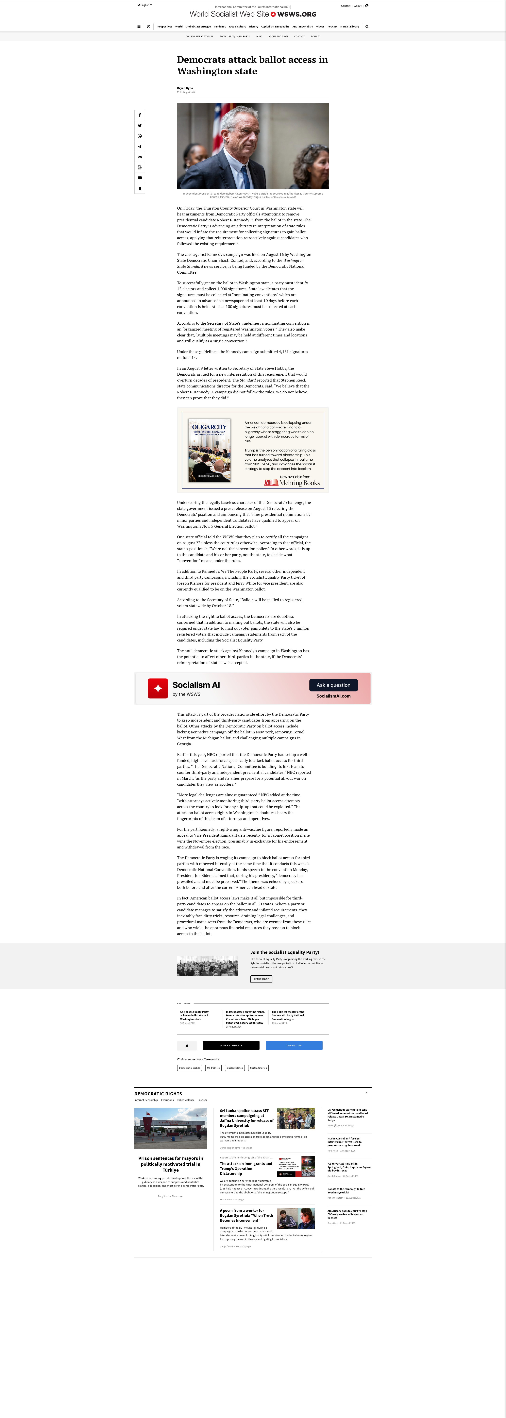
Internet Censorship (146, 1100)
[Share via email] (140, 157)
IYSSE (259, 36)
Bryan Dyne (185, 88)
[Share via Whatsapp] (140, 136)
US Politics (213, 1067)
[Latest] (148, 28)
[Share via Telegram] (140, 146)
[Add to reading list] (140, 188)
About (358, 6)
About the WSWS (278, 36)
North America (258, 1067)
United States (235, 1067)
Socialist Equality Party (235, 36)
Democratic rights (189, 1067)
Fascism (202, 1100)
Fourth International (199, 36)
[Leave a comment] (140, 178)
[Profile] (366, 6)
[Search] (367, 28)
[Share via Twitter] (140, 125)
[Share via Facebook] (140, 115)
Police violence (185, 1100)
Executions (167, 1100)
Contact (345, 6)
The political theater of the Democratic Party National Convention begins (288, 1015)
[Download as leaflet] (140, 167)
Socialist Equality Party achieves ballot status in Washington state (194, 1015)
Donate (315, 36)
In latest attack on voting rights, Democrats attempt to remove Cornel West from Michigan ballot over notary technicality (245, 1017)
